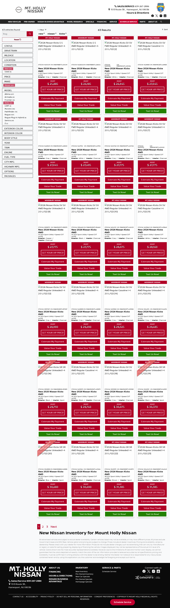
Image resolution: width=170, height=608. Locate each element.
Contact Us (18, 596)
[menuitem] (18, 68)
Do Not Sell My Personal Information (74, 596)
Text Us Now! (52, 110)
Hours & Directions (138, 12)
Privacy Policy (48, 596)
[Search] (30, 33)
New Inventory (82, 571)
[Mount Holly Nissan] (30, 9)
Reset (16, 39)
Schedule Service (109, 571)
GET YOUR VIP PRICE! (53, 89)
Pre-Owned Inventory (84, 574)
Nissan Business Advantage (58, 580)
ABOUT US (54, 568)
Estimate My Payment (52, 98)
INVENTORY (82, 568)
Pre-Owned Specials (84, 579)
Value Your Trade (52, 105)
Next (54, 527)
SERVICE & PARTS (111, 568)
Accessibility (32, 596)
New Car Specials (83, 576)
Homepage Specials (84, 581)
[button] (14, 21)
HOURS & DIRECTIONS (60, 576)
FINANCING (55, 572)
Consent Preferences (104, 596)
